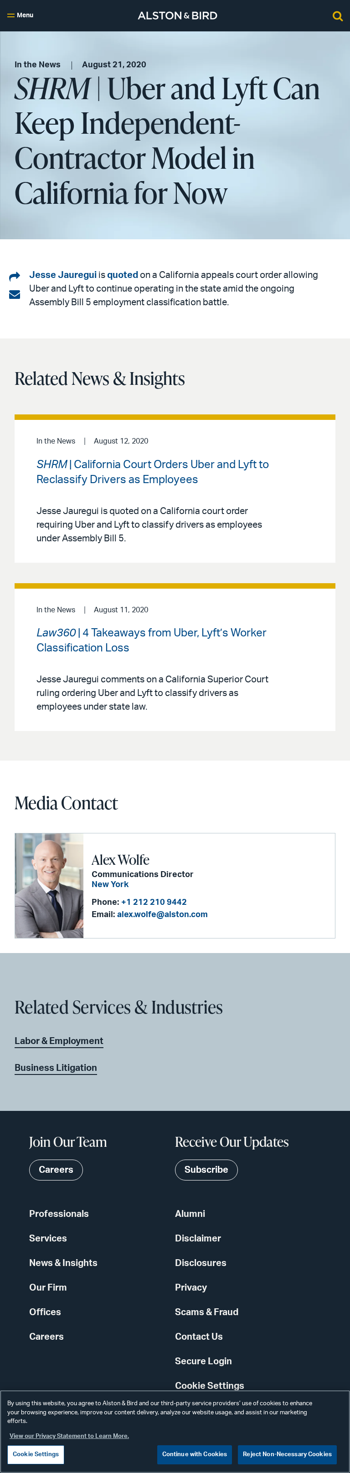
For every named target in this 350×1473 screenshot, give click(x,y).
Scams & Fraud (206, 1312)
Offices (45, 1312)
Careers (46, 1337)
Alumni (190, 1214)
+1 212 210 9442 (154, 902)
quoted (122, 275)
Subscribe (206, 1170)
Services (48, 1238)
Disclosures (200, 1263)
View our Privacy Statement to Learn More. (69, 1436)
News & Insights (63, 1263)
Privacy (191, 1287)
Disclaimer (198, 1238)
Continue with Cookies (194, 1455)
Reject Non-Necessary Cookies (287, 1455)
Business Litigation (56, 1068)
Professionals (59, 1214)
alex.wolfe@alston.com (162, 915)
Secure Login (203, 1361)
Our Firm (48, 1287)
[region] (175, 1431)
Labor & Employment (59, 1041)
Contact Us (199, 1337)
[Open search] (338, 15)
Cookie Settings (209, 1386)
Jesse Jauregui (63, 275)
